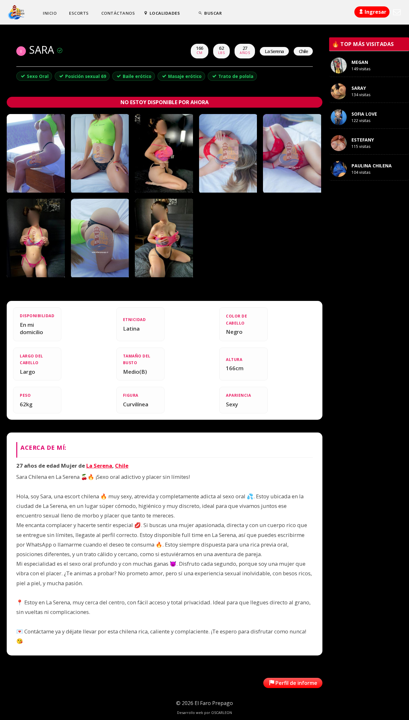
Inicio (50, 13)
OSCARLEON (221, 712)
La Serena (99, 465)
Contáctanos (118, 13)
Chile (121, 465)
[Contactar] (397, 12)
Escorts (79, 13)
